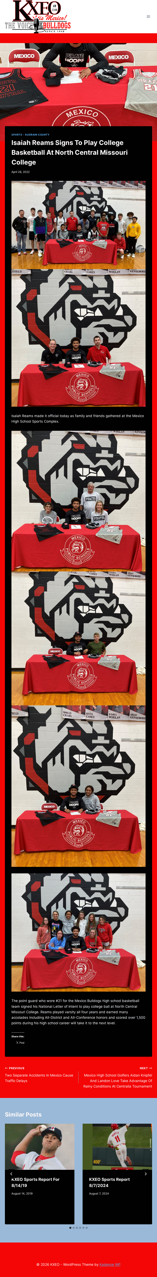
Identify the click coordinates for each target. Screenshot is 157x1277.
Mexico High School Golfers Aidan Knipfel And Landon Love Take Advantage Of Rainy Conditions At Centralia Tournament (117, 1077)
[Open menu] (148, 16)
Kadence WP (110, 1265)
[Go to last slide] (11, 1174)
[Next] (145, 1174)
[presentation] (39, 1147)
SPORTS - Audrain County (30, 134)
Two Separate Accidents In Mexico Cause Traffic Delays (39, 1075)
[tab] (70, 1228)
